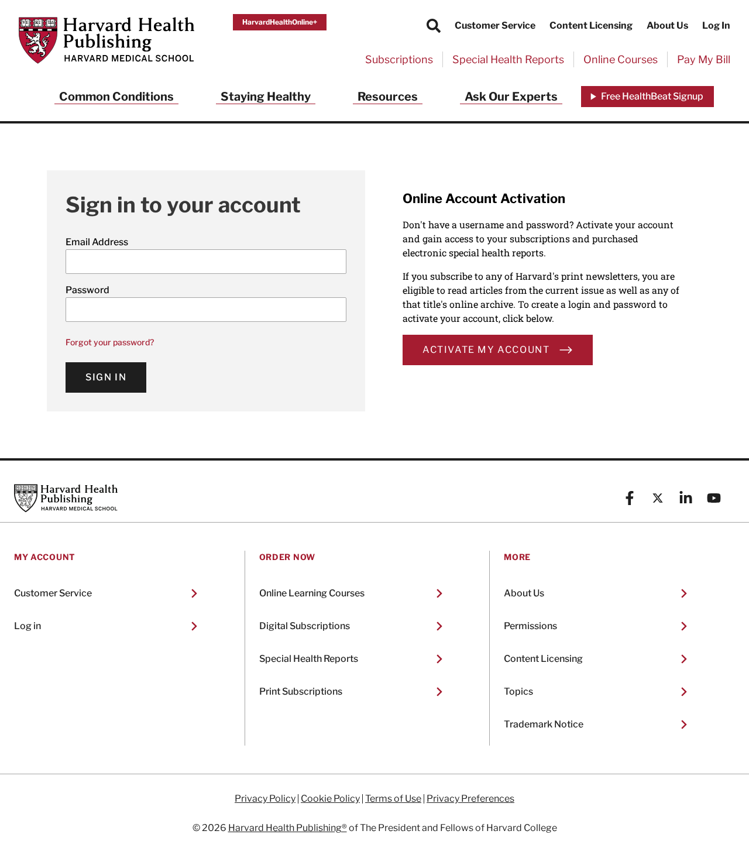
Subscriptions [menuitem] (399, 59)
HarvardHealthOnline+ (279, 22)
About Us (667, 25)
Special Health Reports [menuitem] (508, 59)
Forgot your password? (110, 342)
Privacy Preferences (470, 799)
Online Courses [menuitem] (620, 59)
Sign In (105, 377)
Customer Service (495, 25)
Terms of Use (393, 799)
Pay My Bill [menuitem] (703, 59)
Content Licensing (591, 25)
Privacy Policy (265, 799)
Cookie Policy (330, 799)
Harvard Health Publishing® (287, 827)
